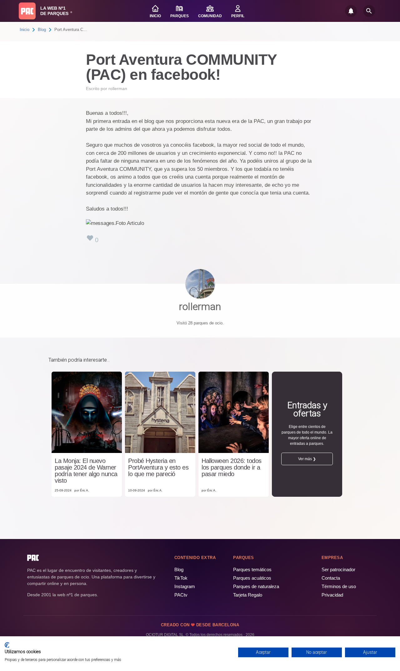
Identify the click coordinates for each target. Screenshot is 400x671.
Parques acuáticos (252, 578)
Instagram (184, 586)
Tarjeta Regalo (247, 594)
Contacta (331, 578)
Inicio (24, 29)
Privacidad (332, 594)
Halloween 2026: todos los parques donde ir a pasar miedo (232, 467)
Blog (42, 29)
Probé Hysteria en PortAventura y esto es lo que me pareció (158, 467)
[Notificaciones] (351, 11)
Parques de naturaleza (256, 586)
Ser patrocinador (338, 569)
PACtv (181, 594)
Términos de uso (339, 586)
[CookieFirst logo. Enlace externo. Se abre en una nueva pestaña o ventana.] (7, 645)
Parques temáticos (252, 569)
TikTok (181, 578)
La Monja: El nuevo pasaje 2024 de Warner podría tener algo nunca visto (86, 471)
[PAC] (27, 11)
